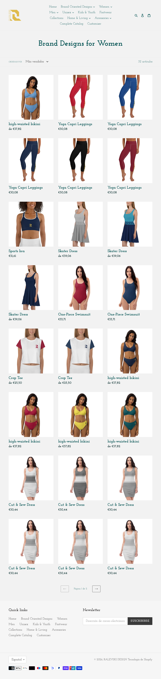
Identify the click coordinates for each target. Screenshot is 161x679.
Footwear (61, 624)
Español (17, 659)
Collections (15, 629)
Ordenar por (15, 62)
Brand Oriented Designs (36, 618)
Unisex (23, 624)
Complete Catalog (20, 635)
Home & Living (37, 629)
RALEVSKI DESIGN (115, 659)
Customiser (44, 635)
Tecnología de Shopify (140, 659)
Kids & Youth (41, 624)
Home (12, 618)
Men (12, 624)
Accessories (59, 629)
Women (62, 618)
